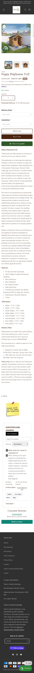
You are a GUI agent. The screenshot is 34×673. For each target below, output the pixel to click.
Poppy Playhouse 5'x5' (22, 488)
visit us (19, 627)
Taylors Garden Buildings (13, 669)
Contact (6, 564)
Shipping (11, 81)
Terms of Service (9, 556)
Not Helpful (18, 494)
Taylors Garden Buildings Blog (13, 569)
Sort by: (8, 444)
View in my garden (18, 144)
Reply (14, 497)
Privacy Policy (8, 560)
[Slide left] (2, 65)
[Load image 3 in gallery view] (25, 65)
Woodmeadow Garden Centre (14, 630)
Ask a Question (12, 434)
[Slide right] (32, 65)
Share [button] (5, 396)
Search (6, 543)
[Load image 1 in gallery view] (8, 65)
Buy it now (17, 137)
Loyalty (6, 573)
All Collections (8, 547)
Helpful (9, 494)
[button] (4, 10)
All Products (8, 551)
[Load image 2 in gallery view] (17, 65)
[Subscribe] (27, 641)
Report (8, 497)
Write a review (17, 522)
